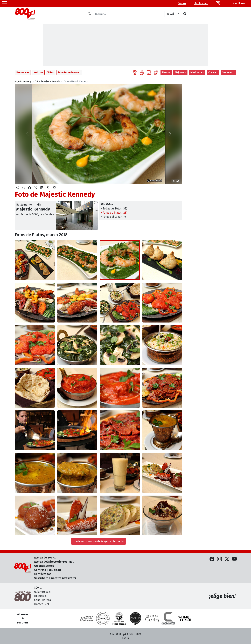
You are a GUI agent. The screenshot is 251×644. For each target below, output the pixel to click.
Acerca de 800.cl (44, 557)
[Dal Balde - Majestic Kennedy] (162, 430)
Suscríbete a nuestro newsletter (55, 578)
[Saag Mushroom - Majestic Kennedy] (77, 345)
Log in (125, 638)
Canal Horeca (42, 600)
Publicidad (201, 3)
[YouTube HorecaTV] (234, 559)
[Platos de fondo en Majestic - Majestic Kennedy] (120, 303)
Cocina (212, 72)
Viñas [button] (50, 72)
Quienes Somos (44, 565)
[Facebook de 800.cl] (212, 559)
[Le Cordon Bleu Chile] (119, 618)
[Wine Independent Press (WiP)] (135, 618)
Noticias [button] (38, 72)
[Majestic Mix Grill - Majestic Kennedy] (34, 303)
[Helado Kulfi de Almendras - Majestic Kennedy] (120, 515)
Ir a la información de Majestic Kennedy (98, 541)
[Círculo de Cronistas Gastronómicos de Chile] (103, 618)
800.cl (37, 587)
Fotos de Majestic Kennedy (47, 81)
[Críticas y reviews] (149, 72)
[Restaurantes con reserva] (156, 72)
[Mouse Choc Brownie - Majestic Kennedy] (162, 515)
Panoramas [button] (22, 72)
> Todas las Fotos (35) (114, 208)
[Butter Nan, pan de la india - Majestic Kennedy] (34, 388)
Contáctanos (42, 574)
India (38, 204)
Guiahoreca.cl (42, 591)
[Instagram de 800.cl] (219, 559)
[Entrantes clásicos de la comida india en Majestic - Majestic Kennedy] (34, 260)
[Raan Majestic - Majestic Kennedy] (162, 388)
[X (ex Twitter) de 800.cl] (227, 559)
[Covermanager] (168, 618)
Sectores (227, 72)
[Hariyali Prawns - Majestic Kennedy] (77, 260)
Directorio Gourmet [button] (69, 72)
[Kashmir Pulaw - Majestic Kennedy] (162, 345)
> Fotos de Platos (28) (114, 212)
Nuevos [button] (166, 72)
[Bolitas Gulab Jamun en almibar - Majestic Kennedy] (34, 515)
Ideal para (196, 72)
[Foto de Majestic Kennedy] (120, 260)
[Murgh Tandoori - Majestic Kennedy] (162, 303)
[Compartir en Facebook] (29, 188)
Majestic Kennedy (23, 81)
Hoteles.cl (40, 595)
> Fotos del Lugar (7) (113, 216)
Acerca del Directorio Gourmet (54, 561)
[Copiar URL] (54, 188)
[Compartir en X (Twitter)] (35, 188)
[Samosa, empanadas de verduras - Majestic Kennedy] (162, 260)
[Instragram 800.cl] (218, 3)
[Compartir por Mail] (23, 188)
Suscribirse (238, 3)
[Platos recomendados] (142, 72)
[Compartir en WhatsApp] (48, 188)
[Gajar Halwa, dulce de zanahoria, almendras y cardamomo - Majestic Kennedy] (77, 515)
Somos (182, 3)
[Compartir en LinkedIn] (41, 188)
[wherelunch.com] (185, 618)
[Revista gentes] (152, 618)
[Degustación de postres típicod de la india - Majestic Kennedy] (162, 473)
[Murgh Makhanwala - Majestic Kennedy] (77, 388)
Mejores (179, 72)
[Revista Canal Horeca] (86, 618)
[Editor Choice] (135, 72)
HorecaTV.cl (41, 604)
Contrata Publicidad (47, 569)
